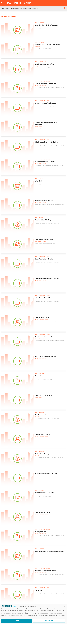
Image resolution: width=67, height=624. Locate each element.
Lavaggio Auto (42, 61)
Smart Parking (42, 217)
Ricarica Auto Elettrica (44, 81)
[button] (65, 8)
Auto (36, 22)
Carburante (42, 120)
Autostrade (41, 22)
